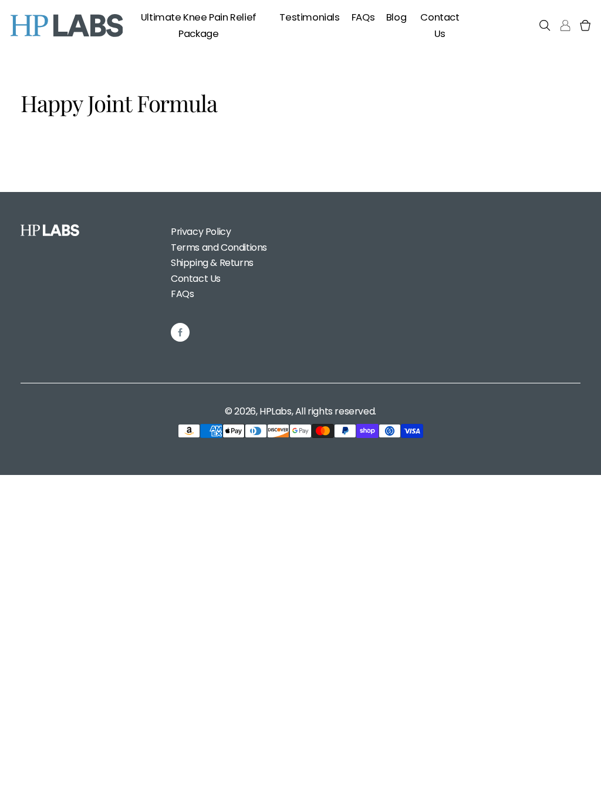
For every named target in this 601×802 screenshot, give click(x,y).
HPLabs (275, 411)
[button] (544, 25)
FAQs (182, 294)
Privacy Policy (201, 231)
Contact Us (196, 278)
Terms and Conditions (219, 247)
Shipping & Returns (212, 262)
